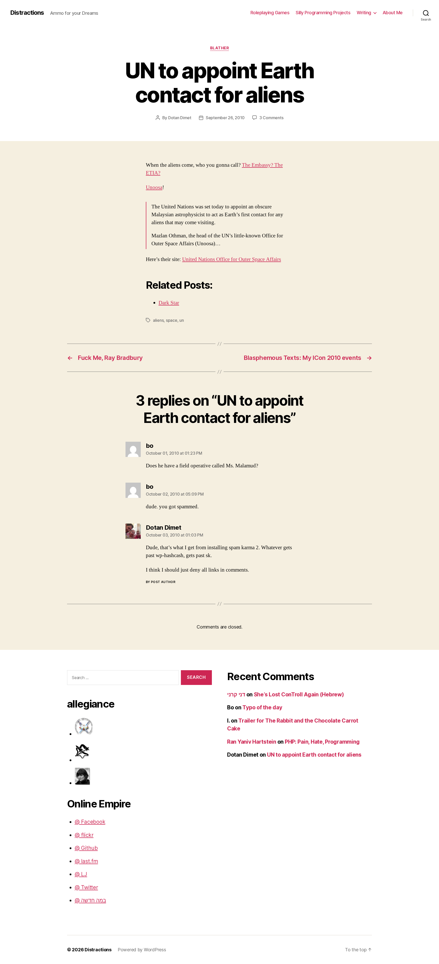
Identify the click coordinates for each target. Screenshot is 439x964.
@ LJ (81, 874)
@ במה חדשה (90, 900)
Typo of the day (262, 707)
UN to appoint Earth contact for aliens (314, 755)
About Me (393, 12)
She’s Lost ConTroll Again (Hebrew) (299, 694)
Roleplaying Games (270, 12)
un (181, 320)
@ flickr (84, 835)
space (171, 320)
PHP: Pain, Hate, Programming (322, 742)
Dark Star (169, 302)
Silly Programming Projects (323, 12)
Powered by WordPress (142, 949)
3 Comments (271, 117)
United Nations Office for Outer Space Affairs (231, 259)
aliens (158, 320)
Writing (364, 12)
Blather (219, 48)
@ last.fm (86, 861)
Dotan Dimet (179, 117)
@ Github (86, 848)
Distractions (27, 13)
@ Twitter (86, 887)
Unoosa (154, 187)
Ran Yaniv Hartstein (251, 742)
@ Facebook (90, 822)
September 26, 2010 (225, 117)
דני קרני (236, 694)
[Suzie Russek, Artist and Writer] (143, 776)
